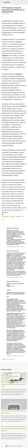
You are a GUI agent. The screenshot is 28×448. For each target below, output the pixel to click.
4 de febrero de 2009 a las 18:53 (15, 246)
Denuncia (13, 216)
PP (23, 216)
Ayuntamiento (5, 216)
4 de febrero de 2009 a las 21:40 (15, 277)
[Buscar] (26, 2)
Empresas (19, 216)
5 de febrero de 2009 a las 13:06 (15, 355)
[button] (2, 17)
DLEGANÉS (7, 2)
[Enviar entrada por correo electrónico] (2, 214)
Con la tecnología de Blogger (15, 446)
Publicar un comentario (8, 359)
